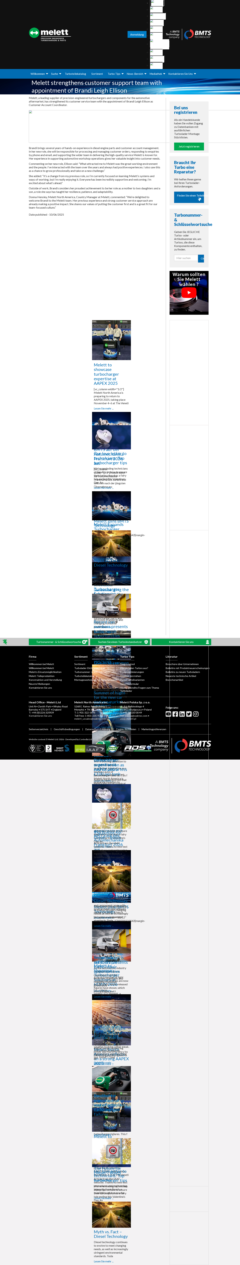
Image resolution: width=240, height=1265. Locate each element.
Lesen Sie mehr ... (103, 408)
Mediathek (156, 73)
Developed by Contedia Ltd (78, 739)
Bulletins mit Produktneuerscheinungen (188, 668)
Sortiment (97, 73)
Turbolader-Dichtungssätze (89, 668)
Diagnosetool (127, 664)
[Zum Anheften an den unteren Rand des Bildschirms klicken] (5, 642)
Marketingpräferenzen (154, 729)
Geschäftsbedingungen (67, 729)
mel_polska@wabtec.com (133, 715)
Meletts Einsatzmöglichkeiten (45, 671)
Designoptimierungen (132, 671)
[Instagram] (196, 715)
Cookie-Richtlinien (126, 729)
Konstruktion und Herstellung (45, 679)
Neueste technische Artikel (181, 675)
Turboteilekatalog (75, 73)
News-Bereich (135, 73)
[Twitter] (189, 715)
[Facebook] (176, 715)
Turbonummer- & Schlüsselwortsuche (95, 671)
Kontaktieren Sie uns (180, 73)
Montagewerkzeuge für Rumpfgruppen (95, 679)
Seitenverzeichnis (38, 729)
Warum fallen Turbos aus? (134, 668)
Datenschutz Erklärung (98, 729)
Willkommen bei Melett (41, 664)
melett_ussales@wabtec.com (90, 718)
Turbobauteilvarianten (132, 679)
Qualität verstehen (130, 675)
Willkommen (38, 73)
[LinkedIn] (182, 715)
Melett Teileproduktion (41, 675)
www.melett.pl (128, 718)
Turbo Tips (114, 73)
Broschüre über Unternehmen (182, 664)
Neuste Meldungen (39, 683)
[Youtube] (169, 715)
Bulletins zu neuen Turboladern (183, 671)
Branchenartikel (174, 679)
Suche (54, 73)
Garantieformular (129, 683)
